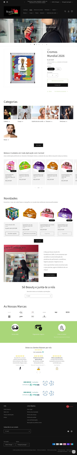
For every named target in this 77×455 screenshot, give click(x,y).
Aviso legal (29, 409)
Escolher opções (12, 233)
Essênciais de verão (37, 121)
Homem (48, 121)
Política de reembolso (41, 449)
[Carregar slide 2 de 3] (36, 44)
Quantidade (49, 72)
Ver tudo (38, 145)
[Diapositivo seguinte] (42, 44)
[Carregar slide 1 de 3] (34, 44)
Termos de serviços (31, 414)
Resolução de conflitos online (34, 422)
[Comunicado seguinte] (50, 2)
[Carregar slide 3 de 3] (39, 44)
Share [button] (50, 91)
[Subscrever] (50, 296)
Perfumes (63, 121)
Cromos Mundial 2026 (10, 224)
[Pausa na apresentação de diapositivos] (46, 44)
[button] (47, 9)
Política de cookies (31, 417)
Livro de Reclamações (32, 420)
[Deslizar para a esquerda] (35, 187)
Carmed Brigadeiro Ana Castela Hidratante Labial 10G (66, 176)
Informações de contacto (62, 451)
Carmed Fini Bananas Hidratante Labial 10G (24, 175)
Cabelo (6, 121)
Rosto (5, 140)
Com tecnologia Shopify (31, 449)
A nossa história (50, 275)
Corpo (19, 121)
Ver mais (38, 33)
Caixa (58, 69)
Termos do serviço (61, 449)
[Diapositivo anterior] (30, 44)
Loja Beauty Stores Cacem (21, 449)
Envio (56, 62)
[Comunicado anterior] (24, 2)
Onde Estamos (7, 409)
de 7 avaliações (37, 352)
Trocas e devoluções (9, 414)
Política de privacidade (32, 412)
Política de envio (70, 449)
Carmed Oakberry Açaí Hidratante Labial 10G (38, 175)
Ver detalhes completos (60, 91)
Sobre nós (6, 412)
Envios (5, 417)
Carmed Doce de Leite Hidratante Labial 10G (52, 175)
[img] (38, 350)
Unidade (51, 69)
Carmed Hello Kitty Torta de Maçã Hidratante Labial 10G (10, 176)
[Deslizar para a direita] (41, 187)
